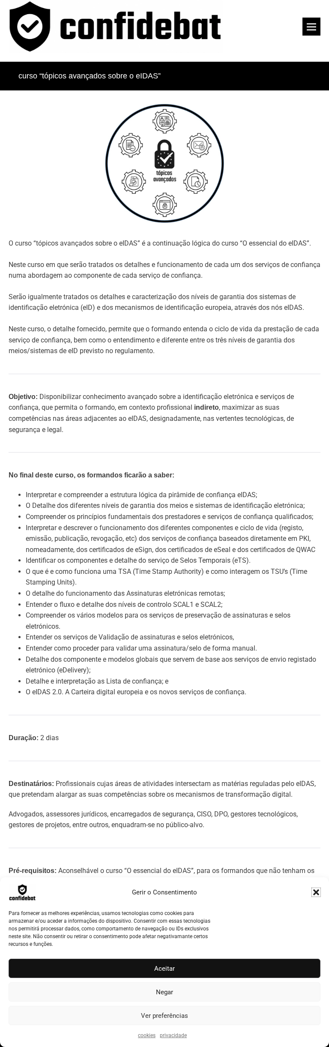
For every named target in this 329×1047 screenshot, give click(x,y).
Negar (164, 992)
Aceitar (164, 968)
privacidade (173, 1035)
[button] (316, 892)
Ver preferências (164, 1016)
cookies (147, 1035)
